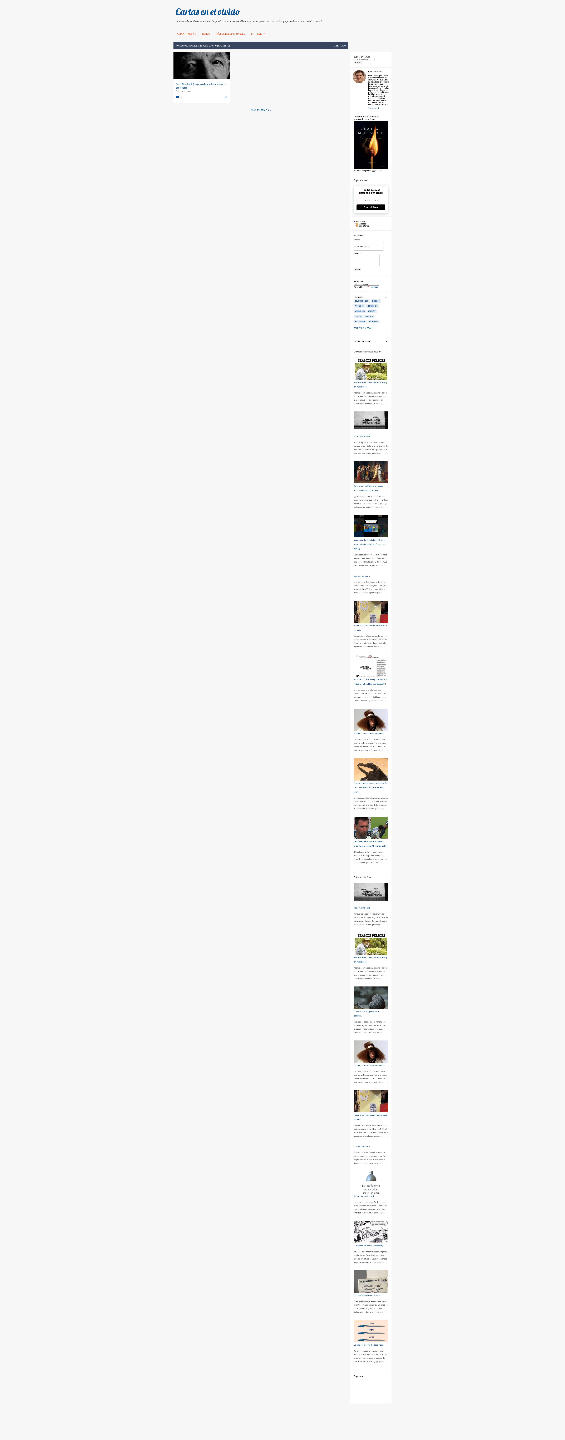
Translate (374, 287)
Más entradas (261, 110)
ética (372, 311)
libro (369, 316)
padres (373, 321)
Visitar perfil (373, 108)
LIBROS (206, 34)
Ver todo (340, 46)
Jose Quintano (375, 71)
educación (361, 301)
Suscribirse (371, 207)
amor (359, 306)
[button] (226, 97)
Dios (376, 301)
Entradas (362, 224)
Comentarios (363, 226)
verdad (359, 311)
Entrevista (258, 34)
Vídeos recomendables (230, 34)
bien (358, 316)
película (360, 321)
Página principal (186, 34)
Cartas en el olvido (208, 11)
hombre (372, 306)
